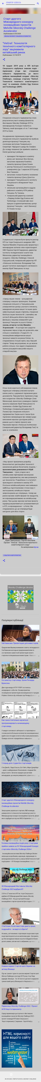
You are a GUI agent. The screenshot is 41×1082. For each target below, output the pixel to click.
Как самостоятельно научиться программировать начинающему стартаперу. (15, 723)
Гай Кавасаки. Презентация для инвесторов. (20, 643)
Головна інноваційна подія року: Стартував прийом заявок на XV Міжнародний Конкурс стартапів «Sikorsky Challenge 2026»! (20, 846)
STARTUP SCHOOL (13, 3)
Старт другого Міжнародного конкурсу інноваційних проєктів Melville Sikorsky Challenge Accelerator (18, 803)
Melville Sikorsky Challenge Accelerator (17, 36)
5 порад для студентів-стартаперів (16, 763)
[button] (4, 59)
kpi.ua (36, 547)
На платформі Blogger (21, 1074)
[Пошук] (38, 3)
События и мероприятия (12, 555)
